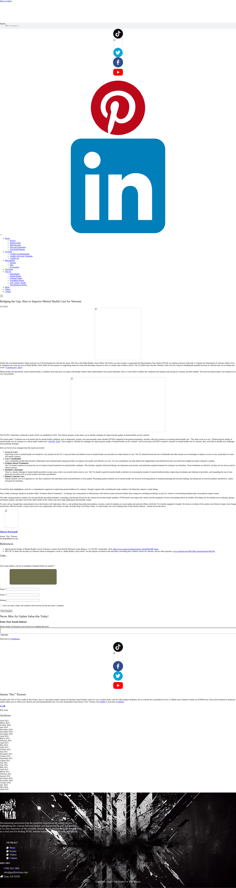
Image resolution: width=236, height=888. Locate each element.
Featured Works (16, 278)
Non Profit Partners (17, 249)
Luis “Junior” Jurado (18, 283)
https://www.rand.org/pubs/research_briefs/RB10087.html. (135, 549)
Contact (8, 292)
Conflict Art (14, 258)
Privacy (13, 241)
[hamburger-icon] (1, 234)
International (15, 274)
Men (11, 265)
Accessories (14, 267)
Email (3, 595)
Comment (4, 584)
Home (7, 238)
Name (3, 589)
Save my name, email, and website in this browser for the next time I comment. (33, 606)
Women (13, 263)
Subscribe (4, 635)
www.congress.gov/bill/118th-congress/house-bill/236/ (194, 551)
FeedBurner (15, 639)
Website (3, 600)
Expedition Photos (17, 280)
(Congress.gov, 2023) (14, 367)
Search (2, 24)
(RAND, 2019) (54, 441)
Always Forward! (9, 531)
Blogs (7, 287)
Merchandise (10, 260)
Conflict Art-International (19, 254)
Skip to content (6, 1)
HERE (102, 702)
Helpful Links (15, 243)
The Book (9, 269)
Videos (7, 289)
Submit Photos (15, 276)
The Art (8, 272)
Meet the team (15, 245)
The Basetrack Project (18, 285)
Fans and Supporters (18, 247)
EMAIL (121, 702)
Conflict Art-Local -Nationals (21, 256)
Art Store (8, 252)
